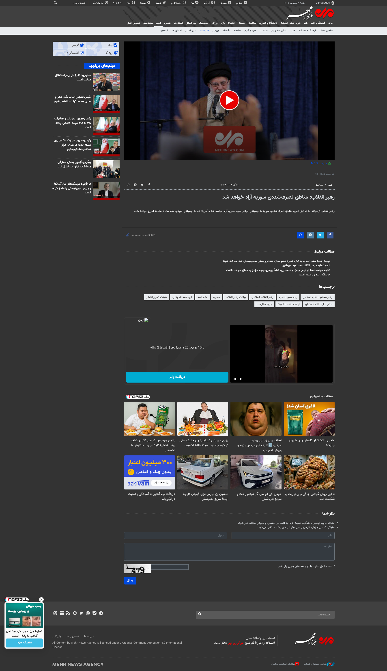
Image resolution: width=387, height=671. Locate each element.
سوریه (216, 297)
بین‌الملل (191, 23)
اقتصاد (231, 23)
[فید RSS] (68, 613)
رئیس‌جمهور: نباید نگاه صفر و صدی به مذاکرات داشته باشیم (72, 99)
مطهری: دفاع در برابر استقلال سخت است (73, 77)
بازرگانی (56, 636)
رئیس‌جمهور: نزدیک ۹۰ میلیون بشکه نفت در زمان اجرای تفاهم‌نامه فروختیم (72, 145)
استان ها (177, 30)
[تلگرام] (101, 613)
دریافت (319, 163)
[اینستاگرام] (88, 613)
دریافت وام (177, 377)
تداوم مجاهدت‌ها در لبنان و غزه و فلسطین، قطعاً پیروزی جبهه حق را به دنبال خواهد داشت (278, 270)
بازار (223, 23)
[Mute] (241, 379)
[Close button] (41, 599)
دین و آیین (250, 30)
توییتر (158, 3)
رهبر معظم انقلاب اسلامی (317, 297)
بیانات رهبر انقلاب (236, 297)
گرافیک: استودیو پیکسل (283, 664)
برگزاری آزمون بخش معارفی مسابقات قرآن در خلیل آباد (74, 164)
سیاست (203, 23)
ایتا (129, 3)
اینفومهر (163, 30)
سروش (223, 3)
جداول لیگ (98, 3)
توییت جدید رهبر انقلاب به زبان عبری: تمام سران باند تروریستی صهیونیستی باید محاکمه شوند (276, 261)
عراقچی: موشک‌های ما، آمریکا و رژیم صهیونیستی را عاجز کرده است (71, 188)
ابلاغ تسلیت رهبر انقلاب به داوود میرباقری (306, 265)
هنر (305, 23)
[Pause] (234, 379)
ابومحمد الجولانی (182, 297)
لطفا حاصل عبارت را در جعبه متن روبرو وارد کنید (306, 566)
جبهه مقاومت (264, 304)
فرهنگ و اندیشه (307, 30)
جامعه (242, 23)
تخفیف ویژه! (24, 643)
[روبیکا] (75, 613)
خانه (330, 23)
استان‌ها (178, 23)
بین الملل (190, 30)
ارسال (130, 580)
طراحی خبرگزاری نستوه (315, 664)
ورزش (214, 23)
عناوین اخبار (326, 30)
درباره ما (89, 636)
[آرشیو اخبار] (61, 613)
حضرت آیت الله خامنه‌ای (318, 304)
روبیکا (143, 3)
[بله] (94, 613)
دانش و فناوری (279, 30)
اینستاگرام (176, 3)
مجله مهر (148, 23)
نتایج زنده (118, 3)
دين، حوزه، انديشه (291, 23)
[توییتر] (81, 613)
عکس (167, 23)
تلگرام (239, 3)
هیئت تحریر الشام (156, 297)
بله (193, 3)
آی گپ (207, 3)
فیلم (158, 23)
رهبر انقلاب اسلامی (262, 297)
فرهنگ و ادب (318, 23)
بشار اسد (203, 297)
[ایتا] (55, 613)
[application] (229, 100)
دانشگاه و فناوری (268, 23)
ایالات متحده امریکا (289, 304)
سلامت (252, 23)
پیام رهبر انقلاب (288, 297)
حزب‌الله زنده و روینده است (314, 275)
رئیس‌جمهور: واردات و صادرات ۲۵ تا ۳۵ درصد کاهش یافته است (72, 123)
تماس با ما (73, 636)
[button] (229, 100)
